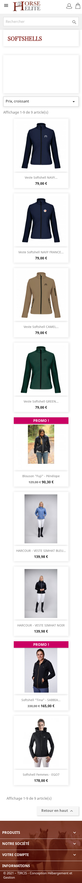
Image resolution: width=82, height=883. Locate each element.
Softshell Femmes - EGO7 (41, 774)
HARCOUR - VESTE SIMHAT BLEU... (41, 551)
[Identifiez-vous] (69, 6)
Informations (16, 865)
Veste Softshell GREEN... (41, 401)
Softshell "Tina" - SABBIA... (41, 700)
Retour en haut (57, 811)
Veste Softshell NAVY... (41, 177)
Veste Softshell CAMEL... (41, 327)
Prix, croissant (41, 101)
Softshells (25, 38)
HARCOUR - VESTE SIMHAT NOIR (41, 625)
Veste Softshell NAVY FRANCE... (41, 252)
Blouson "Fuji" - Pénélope (41, 476)
